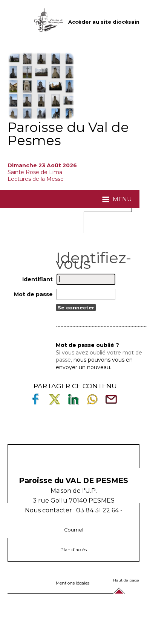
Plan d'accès (73, 549)
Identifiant (37, 279)
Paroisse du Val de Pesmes (68, 134)
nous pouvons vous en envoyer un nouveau (94, 363)
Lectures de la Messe (36, 179)
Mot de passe (33, 294)
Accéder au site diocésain (103, 22)
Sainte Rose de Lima (35, 172)
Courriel (73, 530)
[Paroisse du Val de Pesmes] (41, 86)
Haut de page (126, 580)
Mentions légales (72, 583)
